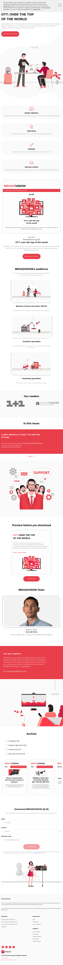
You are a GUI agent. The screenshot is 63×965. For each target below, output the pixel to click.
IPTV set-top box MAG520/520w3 (9, 922)
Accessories (3, 926)
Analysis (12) (14, 741)
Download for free (10, 34)
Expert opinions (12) (17, 745)
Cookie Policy (7, 6)
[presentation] (28, 411)
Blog (34, 919)
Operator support (37, 936)
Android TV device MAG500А (8, 919)
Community (36, 934)
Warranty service (37, 941)
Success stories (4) (17, 754)
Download (31, 579)
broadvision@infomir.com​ (16, 671)
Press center (35, 922)
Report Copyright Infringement (8, 959)
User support (36, 938)
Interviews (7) (15, 749)
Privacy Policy (37, 853)
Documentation (36, 931)
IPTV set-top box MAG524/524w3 (9, 924)
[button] (28, 456)
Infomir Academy (37, 924)
